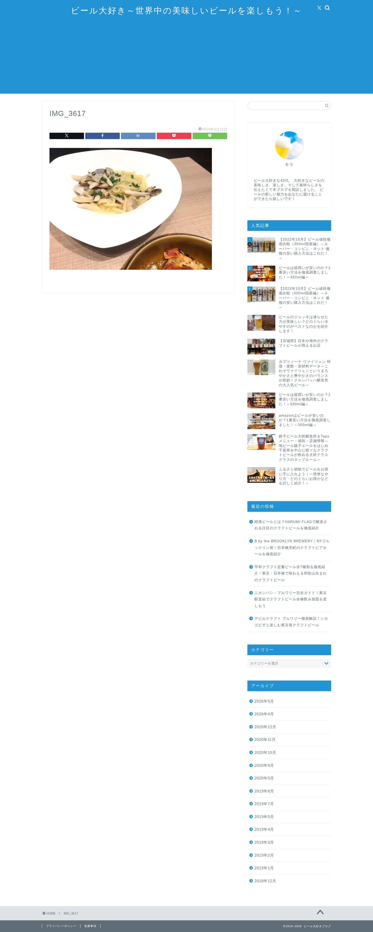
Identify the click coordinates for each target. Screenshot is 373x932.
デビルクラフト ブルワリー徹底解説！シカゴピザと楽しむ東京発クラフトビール (291, 622)
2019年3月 (264, 842)
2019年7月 (264, 804)
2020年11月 (265, 739)
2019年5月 (264, 817)
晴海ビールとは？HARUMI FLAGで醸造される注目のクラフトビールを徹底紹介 (291, 525)
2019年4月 (264, 829)
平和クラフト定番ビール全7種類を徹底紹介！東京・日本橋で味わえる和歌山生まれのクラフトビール (291, 573)
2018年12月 (265, 881)
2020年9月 (264, 765)
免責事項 (90, 925)
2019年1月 (264, 868)
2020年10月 (265, 752)
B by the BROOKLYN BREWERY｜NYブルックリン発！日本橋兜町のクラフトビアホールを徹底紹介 (292, 547)
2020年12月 (265, 727)
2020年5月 (264, 778)
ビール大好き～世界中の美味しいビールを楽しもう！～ (186, 10)
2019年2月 (264, 855)
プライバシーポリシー (61, 925)
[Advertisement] (186, 58)
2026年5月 (264, 701)
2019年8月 (264, 791)
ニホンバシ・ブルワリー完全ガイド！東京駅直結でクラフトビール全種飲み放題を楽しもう (291, 599)
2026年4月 (264, 714)
